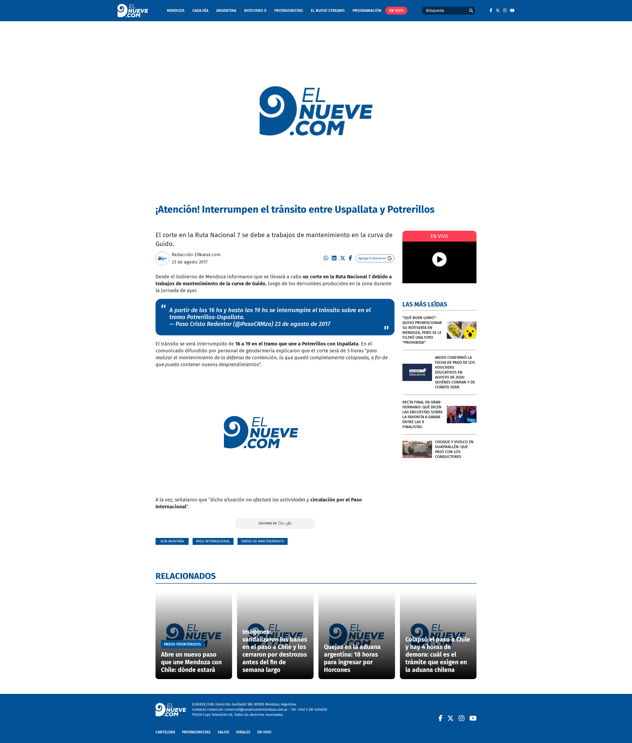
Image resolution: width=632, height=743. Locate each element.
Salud (223, 732)
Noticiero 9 (255, 10)
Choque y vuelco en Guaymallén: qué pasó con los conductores (454, 449)
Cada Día (200, 10)
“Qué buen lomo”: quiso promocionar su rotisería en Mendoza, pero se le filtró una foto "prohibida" (422, 330)
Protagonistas (288, 10)
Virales (243, 732)
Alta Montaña (172, 541)
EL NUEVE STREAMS (328, 10)
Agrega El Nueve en (372, 258)
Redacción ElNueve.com (196, 254)
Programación (367, 10)
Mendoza (175, 10)
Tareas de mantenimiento (262, 541)
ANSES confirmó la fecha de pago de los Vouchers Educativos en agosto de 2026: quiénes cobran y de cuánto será (455, 372)
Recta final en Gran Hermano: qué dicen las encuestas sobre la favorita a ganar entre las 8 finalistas (422, 414)
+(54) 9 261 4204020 (312, 709)
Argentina (226, 10)
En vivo (396, 10)
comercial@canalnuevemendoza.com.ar (255, 709)
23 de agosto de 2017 (302, 324)
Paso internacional (213, 541)
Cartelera (165, 732)
